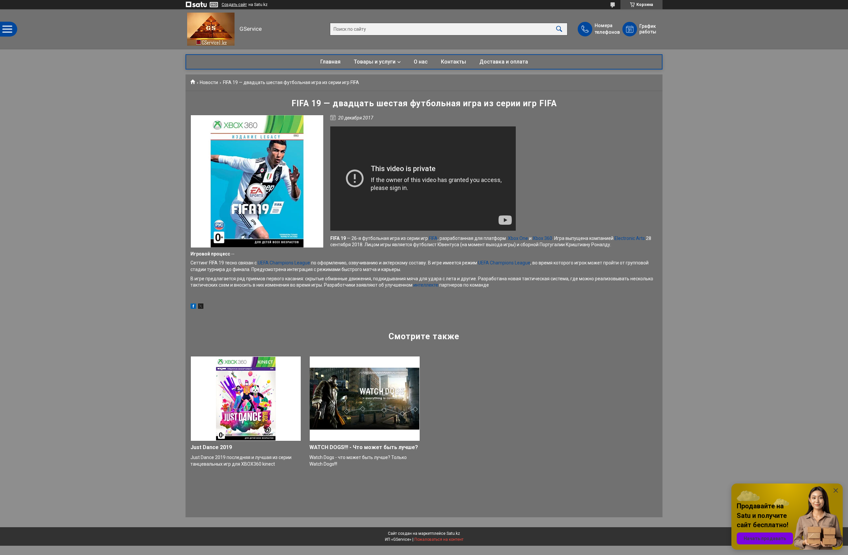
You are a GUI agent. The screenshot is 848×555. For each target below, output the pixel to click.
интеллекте (425, 285)
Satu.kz (453, 533)
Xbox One (518, 238)
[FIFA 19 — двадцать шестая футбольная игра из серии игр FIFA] (257, 181)
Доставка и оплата (503, 62)
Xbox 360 (542, 238)
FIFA (433, 238)
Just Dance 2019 (211, 447)
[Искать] (559, 29)
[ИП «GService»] (211, 29)
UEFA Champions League (284, 262)
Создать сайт (234, 4)
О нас (421, 62)
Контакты (453, 62)
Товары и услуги (375, 62)
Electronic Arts (629, 238)
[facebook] (193, 307)
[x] (200, 307)
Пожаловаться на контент (438, 539)
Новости (209, 82)
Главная (330, 62)
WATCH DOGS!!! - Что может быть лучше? (363, 447)
